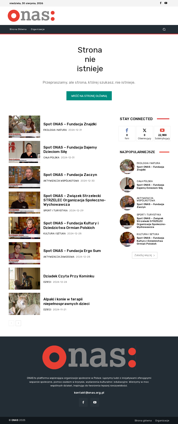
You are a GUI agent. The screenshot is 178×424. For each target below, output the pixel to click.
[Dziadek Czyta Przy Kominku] (24, 279)
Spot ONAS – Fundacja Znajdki (69, 124)
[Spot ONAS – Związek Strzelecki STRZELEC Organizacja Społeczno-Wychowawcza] (24, 203)
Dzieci (47, 282)
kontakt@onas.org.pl (89, 392)
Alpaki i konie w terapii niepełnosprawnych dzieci (66, 301)
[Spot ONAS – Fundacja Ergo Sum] (24, 253)
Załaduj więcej (143, 255)
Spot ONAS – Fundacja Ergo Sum (72, 250)
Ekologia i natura (55, 130)
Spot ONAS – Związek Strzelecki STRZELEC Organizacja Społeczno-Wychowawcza (74, 200)
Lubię (127, 129)
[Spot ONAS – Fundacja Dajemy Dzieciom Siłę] (24, 152)
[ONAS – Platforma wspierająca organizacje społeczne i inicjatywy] (31, 16)
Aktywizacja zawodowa (58, 257)
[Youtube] (165, 3)
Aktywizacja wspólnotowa (61, 181)
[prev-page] (11, 323)
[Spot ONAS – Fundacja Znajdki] (24, 127)
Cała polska (51, 157)
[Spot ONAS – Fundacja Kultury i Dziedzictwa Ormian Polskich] (24, 228)
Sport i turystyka (55, 210)
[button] (164, 29)
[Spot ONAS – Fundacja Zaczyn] (24, 177)
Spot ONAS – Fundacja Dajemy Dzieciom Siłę (150, 186)
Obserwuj (144, 129)
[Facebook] (160, 3)
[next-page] (18, 323)
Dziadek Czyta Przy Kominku (68, 276)
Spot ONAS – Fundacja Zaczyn (70, 174)
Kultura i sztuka (54, 233)
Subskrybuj (162, 129)
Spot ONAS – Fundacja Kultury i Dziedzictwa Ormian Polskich (71, 225)
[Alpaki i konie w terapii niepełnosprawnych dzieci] (24, 304)
